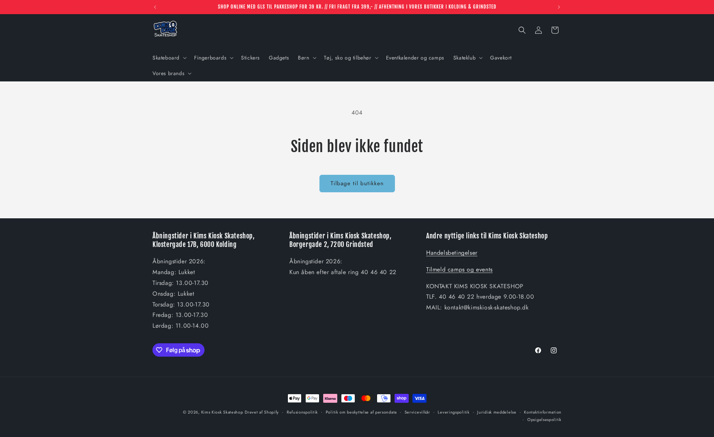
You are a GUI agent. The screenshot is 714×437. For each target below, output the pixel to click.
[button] (169, 57)
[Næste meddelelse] (559, 7)
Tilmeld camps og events (459, 269)
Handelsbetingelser (451, 252)
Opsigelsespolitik (544, 419)
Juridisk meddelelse (496, 412)
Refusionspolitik (302, 412)
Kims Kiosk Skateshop (222, 412)
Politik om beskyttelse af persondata (361, 412)
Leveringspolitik (453, 412)
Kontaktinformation (543, 412)
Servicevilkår (417, 412)
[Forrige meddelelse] (155, 7)
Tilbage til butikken (357, 183)
